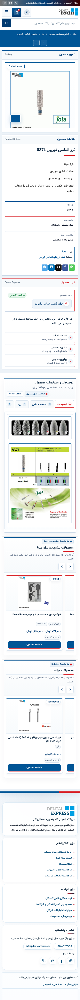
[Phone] (43, 960)
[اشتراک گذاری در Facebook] (65, 267)
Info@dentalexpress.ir (38, 946)
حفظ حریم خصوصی (52, 984)
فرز (43, 34)
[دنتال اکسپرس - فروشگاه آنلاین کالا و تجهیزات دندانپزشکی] (68, 11)
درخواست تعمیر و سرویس (59, 870)
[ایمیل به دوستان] (58, 267)
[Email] (52, 960)
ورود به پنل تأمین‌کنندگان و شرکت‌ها (54, 904)
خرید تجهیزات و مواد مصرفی (58, 852)
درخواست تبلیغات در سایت (58, 876)
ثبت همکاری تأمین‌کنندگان (59, 898)
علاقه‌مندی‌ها (65, 864)
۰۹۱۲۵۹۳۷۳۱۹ (64, 946)
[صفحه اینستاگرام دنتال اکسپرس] (4, 3)
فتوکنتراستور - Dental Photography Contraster (37, 615)
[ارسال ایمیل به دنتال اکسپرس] (10, 3)
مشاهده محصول (34, 644)
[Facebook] (61, 960)
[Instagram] (70, 960)
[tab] (64, 404)
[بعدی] (70, 566)
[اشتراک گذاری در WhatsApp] (72, 267)
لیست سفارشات (64, 858)
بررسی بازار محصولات (61, 916)
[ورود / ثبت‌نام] (26, 12)
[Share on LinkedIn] (51, 267)
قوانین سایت (71, 984)
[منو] (6, 12)
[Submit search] (6, 23)
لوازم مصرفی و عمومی (59, 34)
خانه (75, 34)
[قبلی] (61, 566)
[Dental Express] (60, 811)
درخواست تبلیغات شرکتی (59, 910)
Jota (63, 252)
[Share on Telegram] (45, 267)
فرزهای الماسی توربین (27, 34)
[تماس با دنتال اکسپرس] (16, 3)
